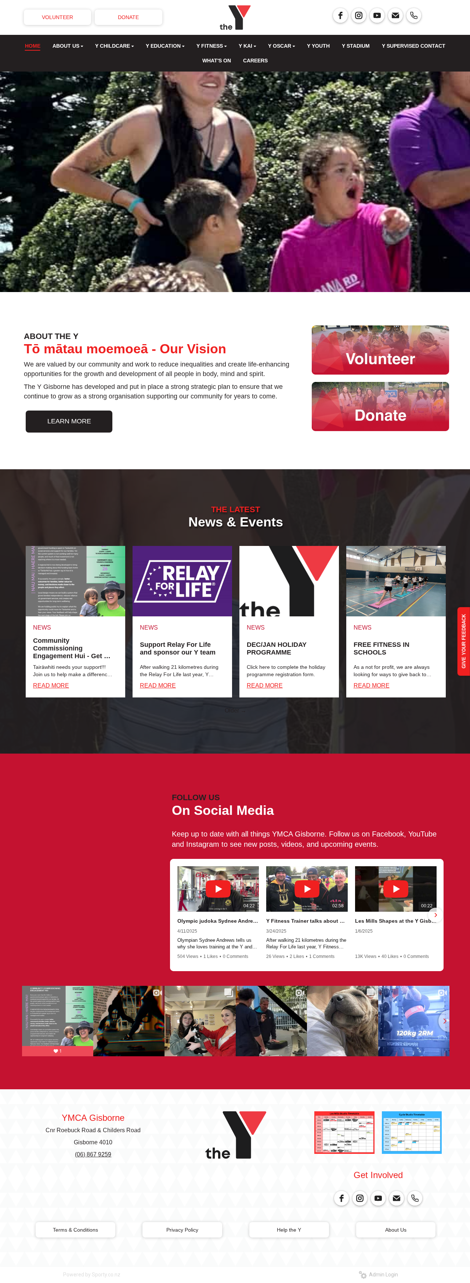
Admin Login (382, 1274)
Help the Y (289, 1230)
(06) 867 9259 (93, 1154)
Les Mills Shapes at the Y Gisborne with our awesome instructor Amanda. (396, 921)
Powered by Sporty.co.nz (91, 1274)
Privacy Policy (182, 1230)
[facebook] (340, 15)
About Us (395, 1230)
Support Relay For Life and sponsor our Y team (178, 648)
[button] (178, 915)
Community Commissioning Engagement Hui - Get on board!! (72, 648)
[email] (395, 15)
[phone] (413, 15)
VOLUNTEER (57, 17)
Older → (235, 710)
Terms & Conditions (75, 1230)
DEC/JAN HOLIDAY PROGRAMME (277, 648)
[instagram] (358, 15)
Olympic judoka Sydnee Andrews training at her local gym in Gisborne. (218, 921)
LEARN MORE (69, 421)
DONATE (128, 17)
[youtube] (377, 15)
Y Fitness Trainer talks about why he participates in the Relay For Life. (307, 921)
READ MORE (51, 685)
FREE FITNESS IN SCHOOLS (381, 648)
